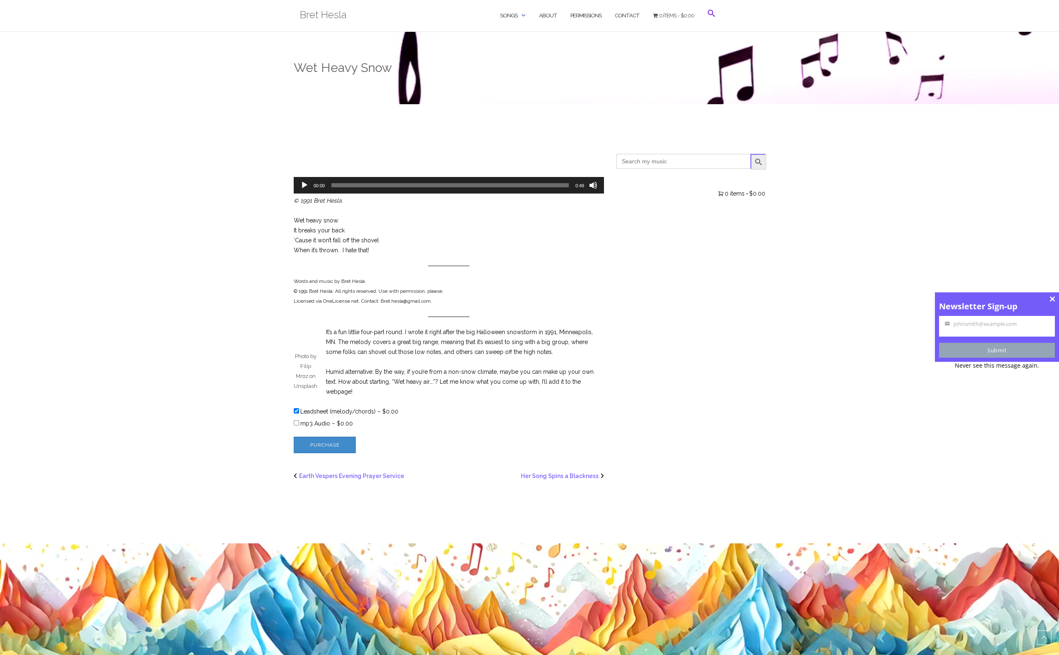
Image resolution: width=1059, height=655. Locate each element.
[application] (449, 185)
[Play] (304, 185)
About (548, 15)
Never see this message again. (997, 365)
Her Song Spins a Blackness (560, 476)
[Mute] (593, 185)
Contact (627, 15)
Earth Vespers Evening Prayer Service (351, 476)
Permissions (585, 15)
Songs (509, 15)
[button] (711, 20)
